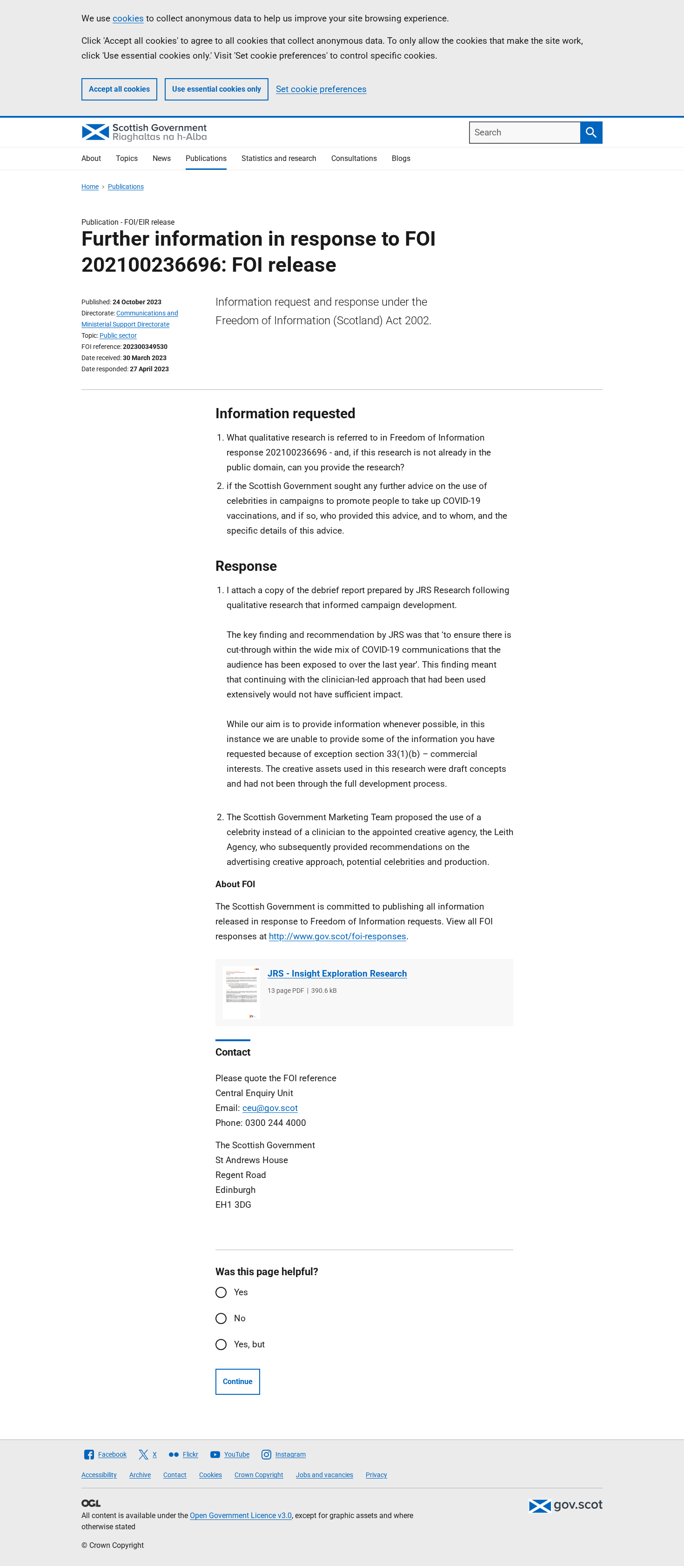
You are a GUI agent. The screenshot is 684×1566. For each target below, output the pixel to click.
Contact (175, 1475)
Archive (140, 1475)
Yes (241, 1292)
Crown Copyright (259, 1475)
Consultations (354, 158)
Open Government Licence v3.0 (241, 1515)
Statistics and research (278, 158)
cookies (128, 18)
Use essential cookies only (216, 89)
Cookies (210, 1475)
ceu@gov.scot (270, 1108)
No (240, 1318)
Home (90, 186)
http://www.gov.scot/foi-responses (337, 936)
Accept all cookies (119, 89)
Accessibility (99, 1475)
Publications (206, 158)
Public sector (118, 335)
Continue (238, 1381)
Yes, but (249, 1344)
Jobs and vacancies (324, 1475)
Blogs (401, 158)
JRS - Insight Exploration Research (337, 973)
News (162, 158)
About (91, 158)
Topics (127, 158)
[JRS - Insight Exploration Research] (241, 992)
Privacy (376, 1475)
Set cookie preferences (321, 89)
